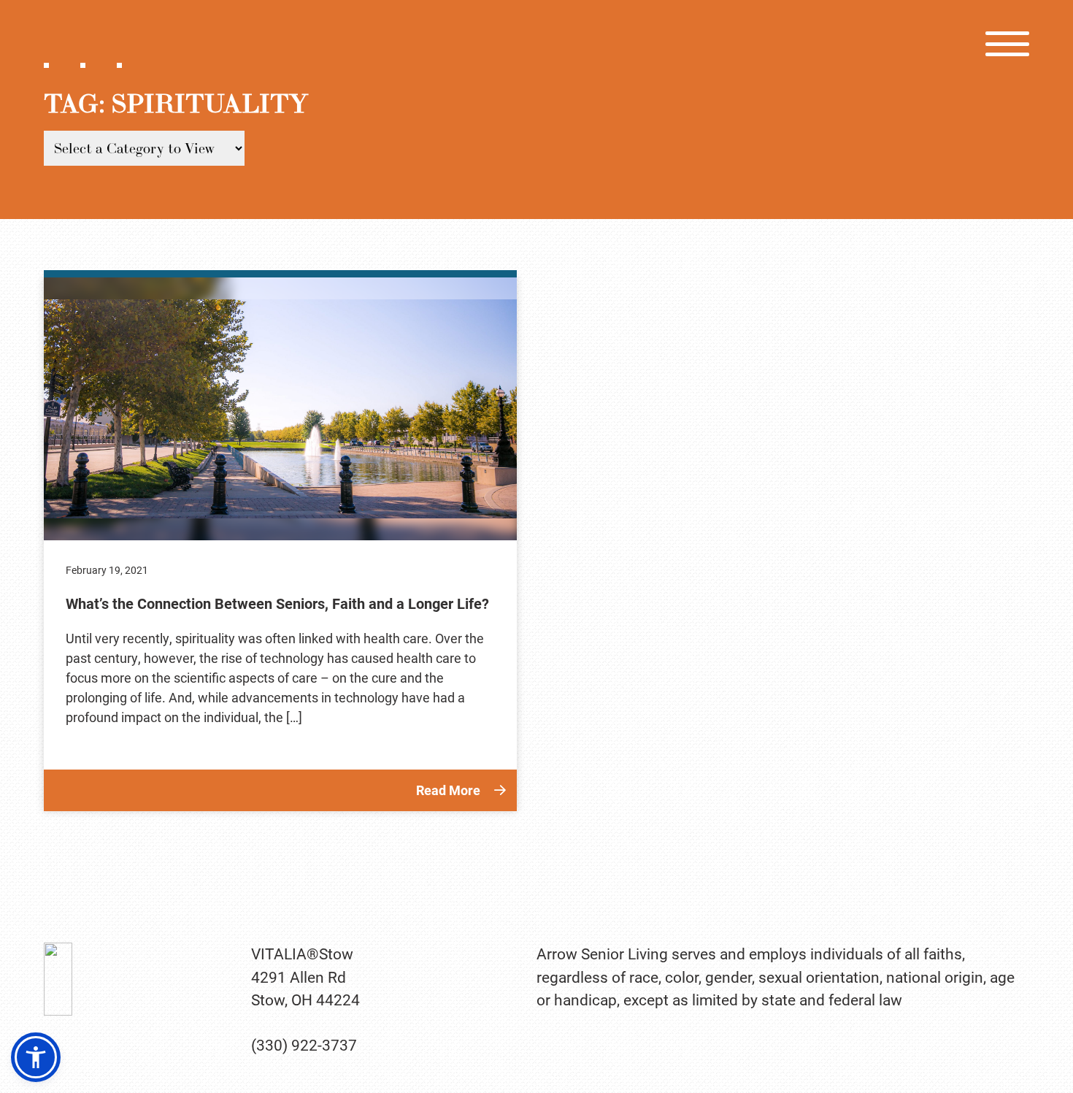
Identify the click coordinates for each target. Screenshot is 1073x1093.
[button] (36, 1057)
